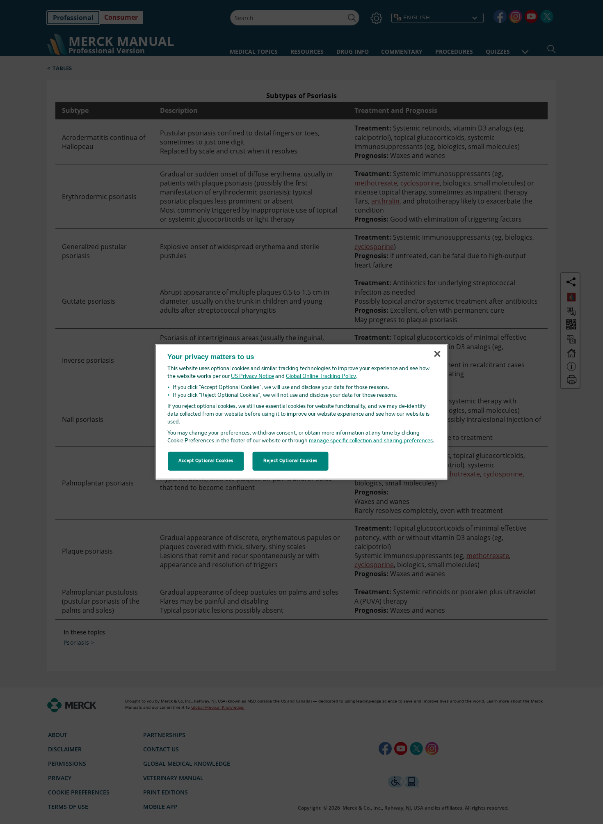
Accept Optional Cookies (205, 460)
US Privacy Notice (252, 376)
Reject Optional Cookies (290, 460)
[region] (301, 412)
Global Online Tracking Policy (321, 376)
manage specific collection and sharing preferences (371, 441)
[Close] (437, 354)
